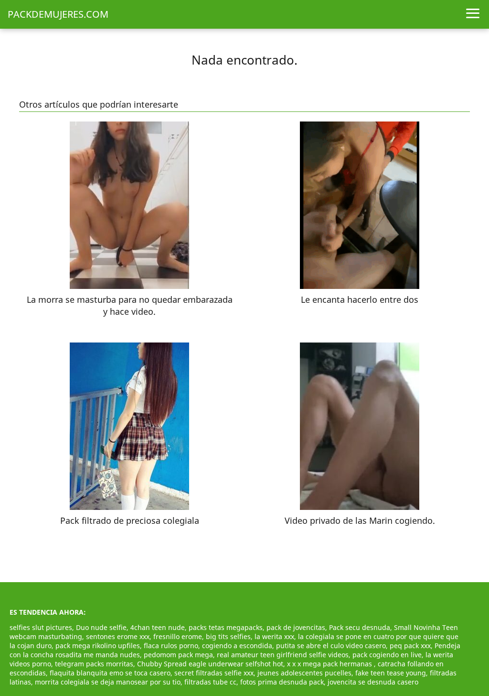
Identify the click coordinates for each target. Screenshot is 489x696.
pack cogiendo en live (387, 654)
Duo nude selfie (101, 627)
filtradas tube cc (210, 681)
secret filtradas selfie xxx (214, 672)
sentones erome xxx (117, 636)
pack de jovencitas (295, 627)
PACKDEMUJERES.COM (58, 14)
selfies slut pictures (41, 627)
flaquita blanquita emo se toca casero (110, 672)
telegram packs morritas (94, 663)
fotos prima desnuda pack (282, 681)
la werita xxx (274, 636)
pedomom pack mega (178, 654)
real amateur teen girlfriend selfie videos (283, 654)
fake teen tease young (390, 672)
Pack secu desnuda (359, 627)
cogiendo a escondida (237, 645)
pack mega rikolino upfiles (97, 645)
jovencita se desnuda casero (373, 681)
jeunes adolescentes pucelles (304, 672)
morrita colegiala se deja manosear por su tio (108, 681)
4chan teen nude (157, 627)
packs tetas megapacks (226, 627)
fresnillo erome (177, 636)
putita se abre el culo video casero (331, 645)
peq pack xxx (410, 645)
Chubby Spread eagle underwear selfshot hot (210, 663)
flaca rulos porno (171, 645)
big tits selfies (228, 636)
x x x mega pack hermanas (330, 663)
